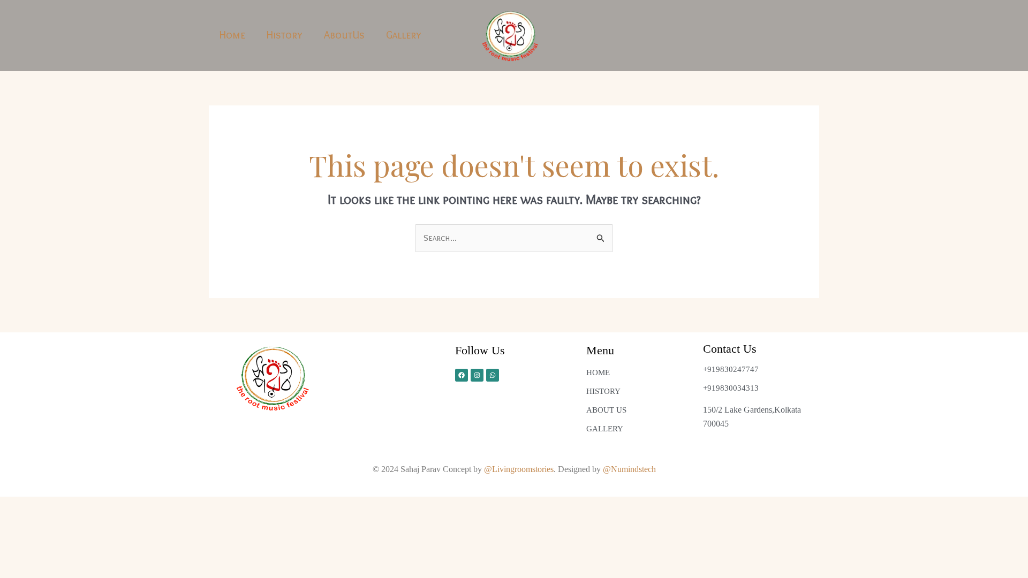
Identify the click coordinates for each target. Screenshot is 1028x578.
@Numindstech (629, 469)
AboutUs (344, 34)
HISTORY (603, 391)
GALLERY (604, 428)
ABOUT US (606, 410)
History (285, 34)
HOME (598, 372)
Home (232, 34)
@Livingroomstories (519, 469)
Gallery (403, 34)
